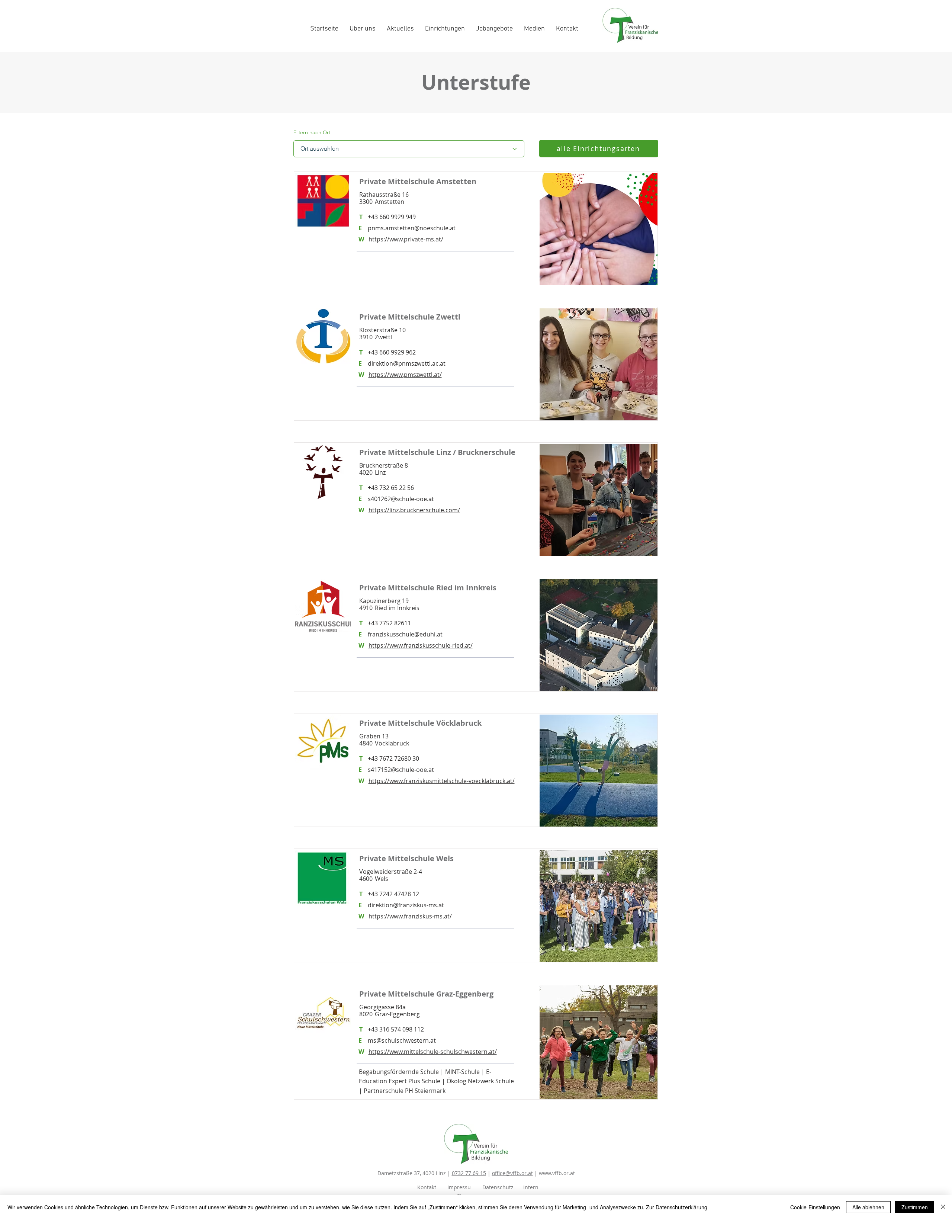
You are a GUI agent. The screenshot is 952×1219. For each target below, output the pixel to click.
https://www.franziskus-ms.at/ (410, 916)
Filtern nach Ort (311, 132)
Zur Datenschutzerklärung (676, 1207)
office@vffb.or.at (512, 1173)
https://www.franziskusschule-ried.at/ (421, 645)
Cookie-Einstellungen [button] (815, 1207)
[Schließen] (943, 1207)
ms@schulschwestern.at (402, 1040)
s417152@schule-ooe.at (401, 770)
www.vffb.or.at (557, 1173)
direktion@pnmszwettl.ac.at (407, 363)
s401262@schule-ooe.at (401, 499)
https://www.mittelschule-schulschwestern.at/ (433, 1052)
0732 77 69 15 (469, 1173)
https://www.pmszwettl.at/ (405, 374)
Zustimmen (914, 1207)
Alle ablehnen (868, 1207)
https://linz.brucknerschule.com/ (414, 510)
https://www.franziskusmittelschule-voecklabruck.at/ (442, 781)
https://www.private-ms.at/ (406, 239)
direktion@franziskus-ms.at (406, 905)
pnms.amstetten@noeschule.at (412, 228)
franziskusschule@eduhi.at (405, 634)
